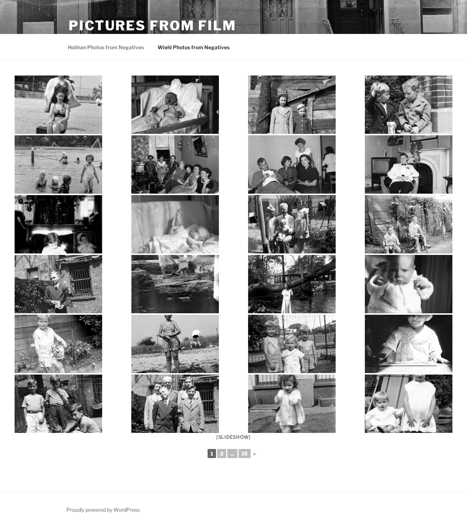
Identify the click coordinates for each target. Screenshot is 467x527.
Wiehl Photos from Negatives (193, 47)
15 (245, 453)
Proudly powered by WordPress (103, 510)
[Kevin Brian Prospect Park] (408, 104)
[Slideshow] (233, 437)
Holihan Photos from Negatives (106, 47)
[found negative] (408, 344)
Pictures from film (152, 26)
